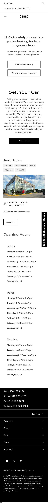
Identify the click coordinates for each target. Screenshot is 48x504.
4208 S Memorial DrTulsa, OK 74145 (17, 204)
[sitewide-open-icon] (43, 3)
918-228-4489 (20, 406)
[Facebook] (6, 460)
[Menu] (5, 16)
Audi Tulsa (8, 3)
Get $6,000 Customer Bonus (44, 229)
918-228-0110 (22, 8)
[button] (24, 421)
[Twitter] (13, 460)
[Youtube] (20, 460)
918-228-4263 (18, 396)
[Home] (24, 16)
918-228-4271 (16, 401)
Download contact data (18, 211)
